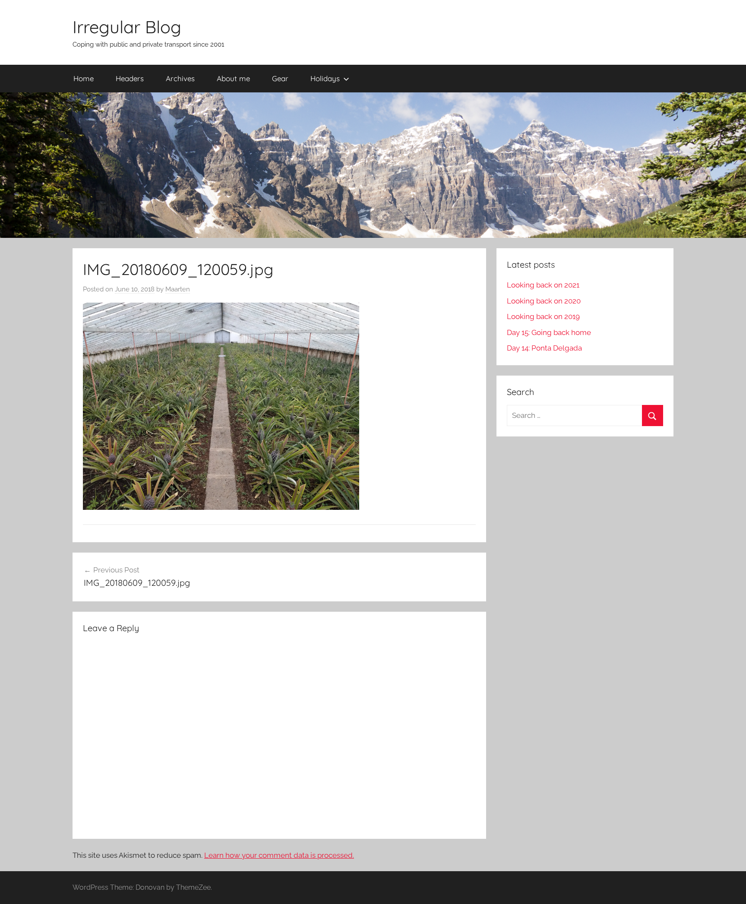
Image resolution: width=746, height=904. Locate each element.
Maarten (177, 289)
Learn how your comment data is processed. (279, 855)
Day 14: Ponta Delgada (544, 348)
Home (83, 78)
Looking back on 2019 (543, 316)
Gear (280, 78)
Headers (130, 78)
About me (233, 78)
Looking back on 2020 (544, 301)
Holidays (325, 78)
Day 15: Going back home (549, 332)
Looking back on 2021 (543, 285)
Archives (180, 78)
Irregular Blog (127, 27)
